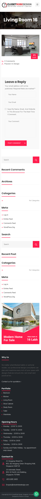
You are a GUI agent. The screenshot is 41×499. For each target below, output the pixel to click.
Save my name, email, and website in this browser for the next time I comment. (21, 112)
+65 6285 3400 (12, 479)
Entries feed (8, 219)
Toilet (5, 411)
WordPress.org (9, 227)
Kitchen (6, 396)
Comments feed (10, 223)
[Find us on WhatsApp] (36, 494)
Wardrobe (7, 414)
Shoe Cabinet (8, 404)
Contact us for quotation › (11, 381)
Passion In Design (24, 496)
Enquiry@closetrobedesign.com (17, 485)
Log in (6, 215)
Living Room (7, 400)
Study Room (7, 407)
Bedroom (6, 393)
